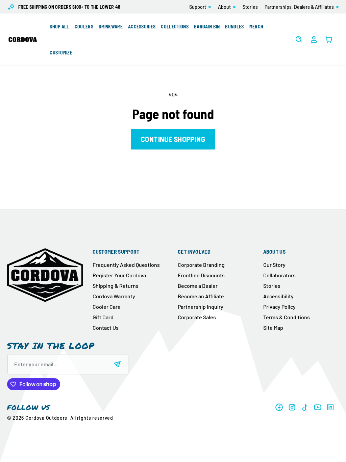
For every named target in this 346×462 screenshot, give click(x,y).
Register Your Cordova (119, 275)
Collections (175, 26)
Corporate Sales (197, 317)
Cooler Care (107, 306)
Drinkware (111, 26)
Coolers (84, 26)
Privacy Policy (279, 306)
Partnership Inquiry (200, 306)
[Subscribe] (117, 364)
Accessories (142, 26)
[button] (200, 7)
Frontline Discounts (201, 275)
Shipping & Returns (116, 285)
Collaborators (279, 275)
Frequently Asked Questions (126, 264)
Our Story (274, 264)
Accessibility (278, 296)
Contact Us (106, 327)
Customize (61, 52)
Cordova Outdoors (46, 418)
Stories (271, 285)
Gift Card (103, 317)
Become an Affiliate (201, 296)
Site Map (273, 327)
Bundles (234, 26)
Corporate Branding (201, 264)
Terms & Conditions (286, 317)
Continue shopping (173, 139)
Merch (256, 26)
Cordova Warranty (114, 296)
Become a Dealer (198, 285)
